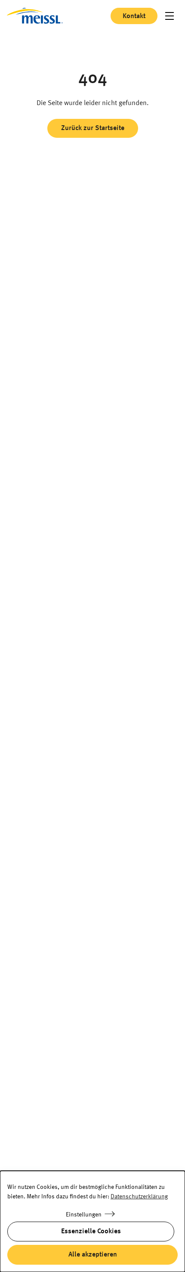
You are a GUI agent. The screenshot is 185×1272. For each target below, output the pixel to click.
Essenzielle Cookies (91, 1231)
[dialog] (92, 1221)
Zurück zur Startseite (92, 128)
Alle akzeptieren (92, 1254)
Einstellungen (84, 1215)
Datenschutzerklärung (139, 1197)
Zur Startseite (35, 16)
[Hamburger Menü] (169, 16)
